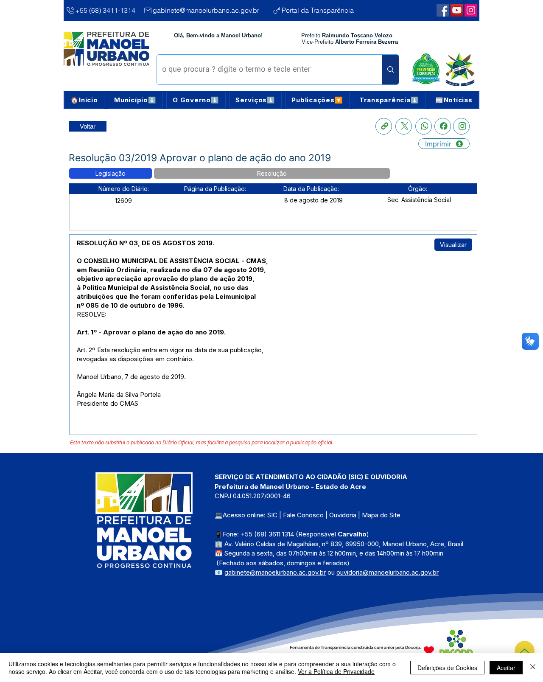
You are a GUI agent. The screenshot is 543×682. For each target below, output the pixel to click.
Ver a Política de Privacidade (336, 671)
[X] (403, 126)
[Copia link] (383, 126)
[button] (135, 100)
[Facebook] (442, 126)
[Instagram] (461, 126)
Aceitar (506, 667)
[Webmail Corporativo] (471, 10)
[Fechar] (533, 667)
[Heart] (428, 650)
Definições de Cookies (447, 667)
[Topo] (525, 651)
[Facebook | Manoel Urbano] (443, 10)
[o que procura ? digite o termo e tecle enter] (390, 69)
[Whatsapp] (423, 126)
